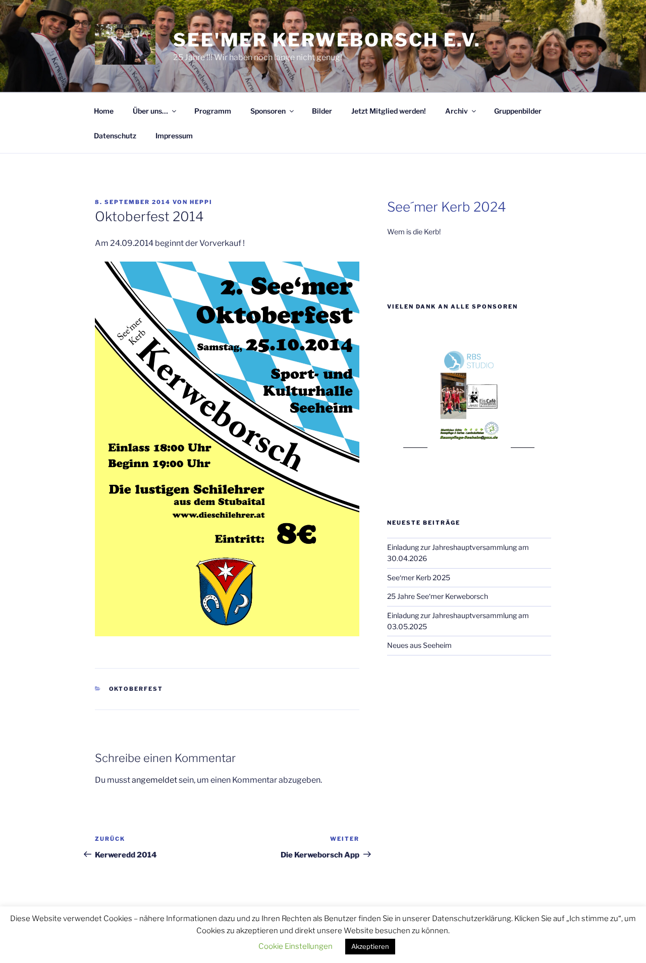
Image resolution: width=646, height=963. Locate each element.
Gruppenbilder (518, 111)
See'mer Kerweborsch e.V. (327, 40)
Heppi (201, 202)
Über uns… (150, 111)
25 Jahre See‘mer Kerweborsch (437, 596)
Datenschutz (115, 135)
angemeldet (154, 780)
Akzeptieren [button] (370, 946)
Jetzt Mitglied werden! (388, 111)
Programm (212, 111)
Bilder (322, 111)
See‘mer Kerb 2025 (418, 577)
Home (104, 111)
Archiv (456, 111)
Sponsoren (268, 111)
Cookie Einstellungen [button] (295, 946)
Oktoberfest (136, 688)
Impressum (174, 135)
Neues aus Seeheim (419, 645)
